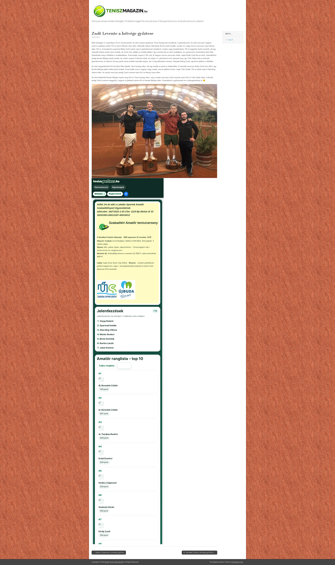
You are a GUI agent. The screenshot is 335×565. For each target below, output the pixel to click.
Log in (230, 40)
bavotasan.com (237, 562)
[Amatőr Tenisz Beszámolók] (121, 10)
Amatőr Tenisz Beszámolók (114, 562)
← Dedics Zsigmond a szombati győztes (108, 552)
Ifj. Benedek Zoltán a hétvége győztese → (199, 552)
